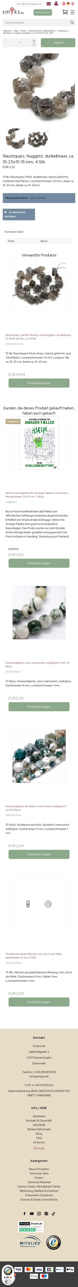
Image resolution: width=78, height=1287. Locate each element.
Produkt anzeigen (39, 383)
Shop (39, 1134)
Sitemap (39, 1148)
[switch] (8, 1282)
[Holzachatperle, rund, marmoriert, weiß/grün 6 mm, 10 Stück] (39, 622)
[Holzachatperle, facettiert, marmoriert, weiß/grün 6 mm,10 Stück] (39, 765)
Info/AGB (39, 1125)
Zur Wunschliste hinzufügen (15, 214)
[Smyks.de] (13, 12)
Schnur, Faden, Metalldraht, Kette (39, 1186)
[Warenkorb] (65, 12)
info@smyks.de (39, 1076)
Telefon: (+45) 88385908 (39, 1072)
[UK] (72, 3)
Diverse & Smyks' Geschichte (39, 1199)
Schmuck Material (39, 1182)
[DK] (63, 3)
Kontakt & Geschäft (39, 1120)
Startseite (39, 1116)
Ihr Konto (39, 1142)
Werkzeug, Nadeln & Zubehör (39, 1191)
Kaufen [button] (59, 42)
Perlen (39, 1178)
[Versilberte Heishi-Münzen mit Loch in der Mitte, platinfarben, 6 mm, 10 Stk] (39, 913)
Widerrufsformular (39, 1129)
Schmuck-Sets (39, 1173)
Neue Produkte (39, 1169)
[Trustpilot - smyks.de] (30, 1226)
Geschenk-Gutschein (39, 1195)
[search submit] (72, 22)
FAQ (39, 1138)
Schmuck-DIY (42, 12)
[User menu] (56, 4)
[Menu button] (72, 12)
